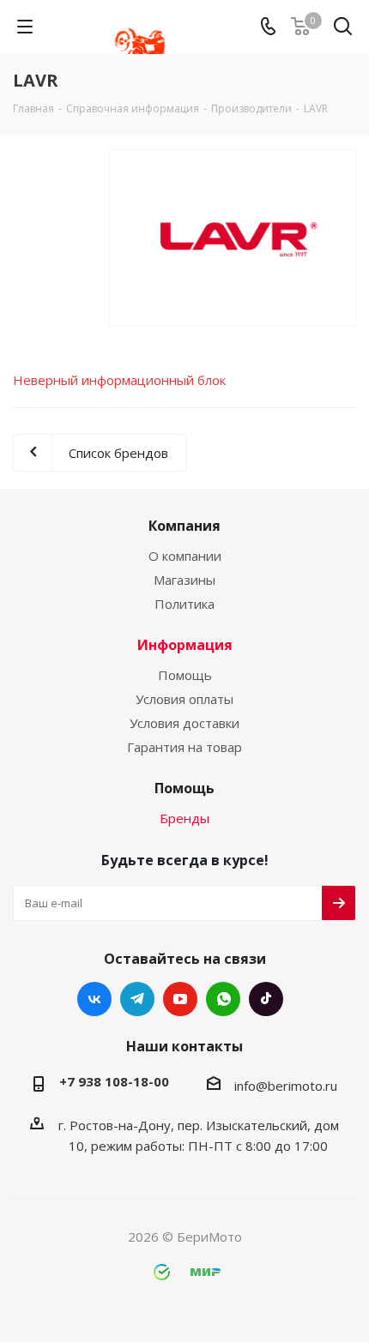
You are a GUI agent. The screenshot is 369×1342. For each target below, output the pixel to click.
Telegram (137, 999)
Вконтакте (94, 999)
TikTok (266, 999)
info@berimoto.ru (285, 1085)
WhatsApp (223, 999)
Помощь (185, 674)
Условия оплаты (184, 698)
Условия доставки (184, 722)
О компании (184, 555)
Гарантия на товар (184, 746)
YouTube (180, 999)
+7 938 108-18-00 (114, 1081)
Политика (184, 603)
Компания (184, 525)
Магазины (184, 579)
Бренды (184, 818)
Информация (185, 644)
